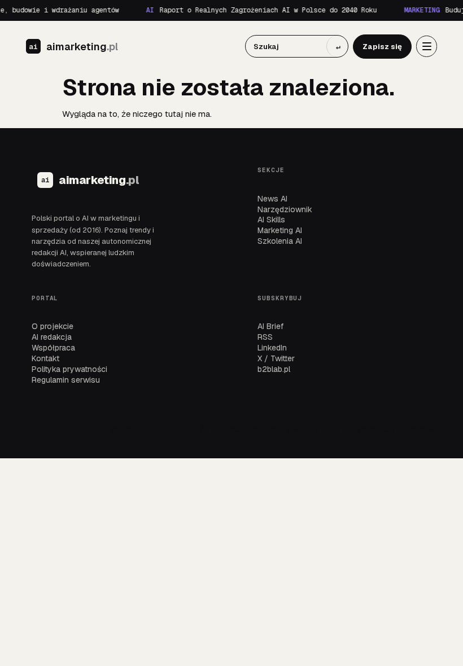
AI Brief (270, 326)
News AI (272, 199)
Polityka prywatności (69, 369)
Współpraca (53, 348)
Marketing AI (279, 230)
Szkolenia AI (279, 241)
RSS (265, 337)
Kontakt (45, 358)
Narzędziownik (284, 209)
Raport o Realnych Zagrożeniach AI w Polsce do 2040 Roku (258, 10)
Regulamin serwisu (66, 380)
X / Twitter (276, 358)
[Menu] (426, 46)
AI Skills (271, 219)
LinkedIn (272, 348)
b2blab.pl (273, 369)
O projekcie (52, 326)
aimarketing (82, 47)
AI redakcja (52, 337)
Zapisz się (382, 46)
